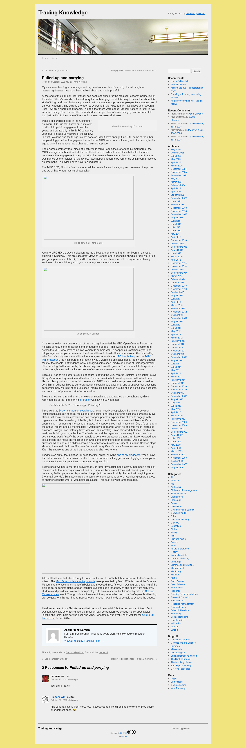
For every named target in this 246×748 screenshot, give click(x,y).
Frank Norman (80, 81)
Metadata (175, 574)
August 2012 (177, 321)
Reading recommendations (184, 593)
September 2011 (179, 356)
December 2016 (179, 240)
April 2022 (176, 191)
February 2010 (178, 418)
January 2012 (177, 344)
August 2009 (177, 434)
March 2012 (177, 337)
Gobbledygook (178, 652)
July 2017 (175, 227)
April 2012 (176, 334)
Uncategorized (178, 619)
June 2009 (176, 441)
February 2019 (178, 204)
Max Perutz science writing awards (75, 581)
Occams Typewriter (181, 728)
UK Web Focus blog (180, 668)
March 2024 (177, 181)
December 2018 (179, 207)
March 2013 (177, 305)
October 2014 (177, 269)
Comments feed (178, 684)
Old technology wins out (55, 70)
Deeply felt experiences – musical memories (134, 70)
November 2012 (179, 311)
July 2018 (175, 220)
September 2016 (179, 246)
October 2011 (177, 353)
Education (176, 525)
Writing (174, 629)
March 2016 (177, 256)
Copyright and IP (179, 512)
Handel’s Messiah (180, 81)
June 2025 (176, 155)
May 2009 (176, 444)
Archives (175, 480)
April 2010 (176, 412)
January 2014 (177, 282)
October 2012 (177, 314)
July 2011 (175, 363)
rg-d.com (124, 736)
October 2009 (177, 428)
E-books (175, 522)
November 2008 (179, 457)
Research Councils (180, 597)
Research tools (178, 606)
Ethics (174, 529)
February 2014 (178, 279)
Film (173, 535)
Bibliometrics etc (179, 493)
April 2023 (176, 188)
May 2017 (176, 233)
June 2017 (176, 230)
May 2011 (176, 369)
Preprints (175, 590)
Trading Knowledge (63, 12)
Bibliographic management (184, 490)
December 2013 (179, 285)
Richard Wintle (60, 697)
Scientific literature (180, 610)
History (174, 551)
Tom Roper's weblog (181, 665)
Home (45, 58)
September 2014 (179, 272)
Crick (173, 516)
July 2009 (175, 438)
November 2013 (179, 288)
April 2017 (176, 236)
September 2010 (179, 395)
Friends (174, 542)
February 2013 (178, 308)
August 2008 (177, 467)
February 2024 (178, 184)
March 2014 (177, 275)
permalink (103, 652)
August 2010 (177, 399)
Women (174, 626)
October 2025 (177, 152)
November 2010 (179, 389)
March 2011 (177, 376)
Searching (176, 613)
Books (174, 503)
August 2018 (177, 217)
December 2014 (179, 262)
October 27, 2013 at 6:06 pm (64, 679)
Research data (178, 600)
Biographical (177, 496)
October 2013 (177, 292)
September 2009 (179, 431)
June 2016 (176, 253)
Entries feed (177, 681)
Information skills (179, 554)
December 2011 (179, 347)
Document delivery (180, 519)
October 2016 (177, 243)
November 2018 (179, 210)
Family (174, 532)
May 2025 (176, 158)
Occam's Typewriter (195, 13)
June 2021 (176, 201)
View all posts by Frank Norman (84, 641)
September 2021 (179, 197)
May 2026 (176, 149)
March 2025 (177, 165)
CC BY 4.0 (123, 733)
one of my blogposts (128, 455)
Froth (173, 545)
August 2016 (177, 249)
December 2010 (179, 386)
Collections (176, 506)
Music (174, 577)
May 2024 (176, 178)
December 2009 (179, 421)
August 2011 (177, 360)
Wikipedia (176, 623)
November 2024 (179, 171)
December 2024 (179, 168)
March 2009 (177, 451)
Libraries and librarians (182, 564)
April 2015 (176, 259)
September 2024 (179, 175)
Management (177, 567)
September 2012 (179, 318)
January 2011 (177, 382)
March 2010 (177, 415)
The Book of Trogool (181, 658)
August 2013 (177, 295)
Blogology (176, 499)
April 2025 (176, 162)
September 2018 (179, 214)
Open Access (177, 580)
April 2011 (176, 373)
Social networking (75, 652)
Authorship (176, 486)
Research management (182, 603)
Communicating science (182, 509)
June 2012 (176, 327)
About (55, 58)
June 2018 (176, 223)
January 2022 (177, 194)
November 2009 (179, 425)
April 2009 (176, 447)
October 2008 (177, 460)
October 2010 (177, 392)
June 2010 (176, 405)
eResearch (176, 649)
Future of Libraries (180, 548)
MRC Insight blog (125, 356)
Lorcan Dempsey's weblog (184, 655)
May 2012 (176, 331)
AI (172, 477)
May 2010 (176, 408)
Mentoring (176, 571)
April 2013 (176, 301)
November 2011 (179, 350)
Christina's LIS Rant (180, 639)
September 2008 (179, 464)
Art (172, 483)
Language (176, 561)
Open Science (178, 584)
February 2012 (178, 340)
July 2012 (175, 324)
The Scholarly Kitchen (181, 662)
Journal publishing (180, 558)
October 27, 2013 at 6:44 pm (64, 699)
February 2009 (178, 454)
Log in (174, 678)
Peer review (177, 587)
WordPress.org (178, 688)
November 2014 (179, 266)
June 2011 (176, 366)
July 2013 (175, 298)
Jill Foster (85, 399)
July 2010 (175, 402)
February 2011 (178, 379)
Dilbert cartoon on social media (76, 410)
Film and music (178, 538)
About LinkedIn (178, 84)
